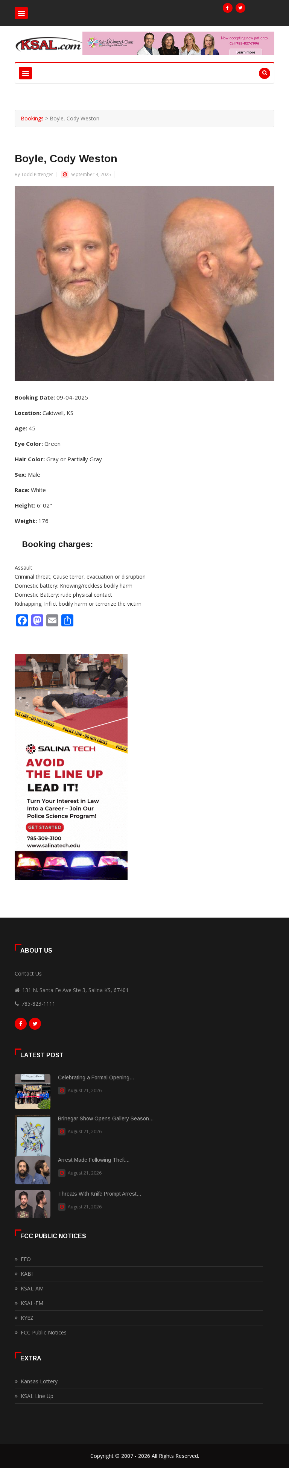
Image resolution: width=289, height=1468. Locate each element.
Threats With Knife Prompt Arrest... (99, 1194)
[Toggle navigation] (21, 13)
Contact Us (28, 973)
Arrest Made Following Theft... (93, 1160)
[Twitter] (240, 8)
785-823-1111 (38, 1003)
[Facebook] (228, 8)
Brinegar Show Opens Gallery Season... (106, 1118)
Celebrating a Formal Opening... (96, 1077)
